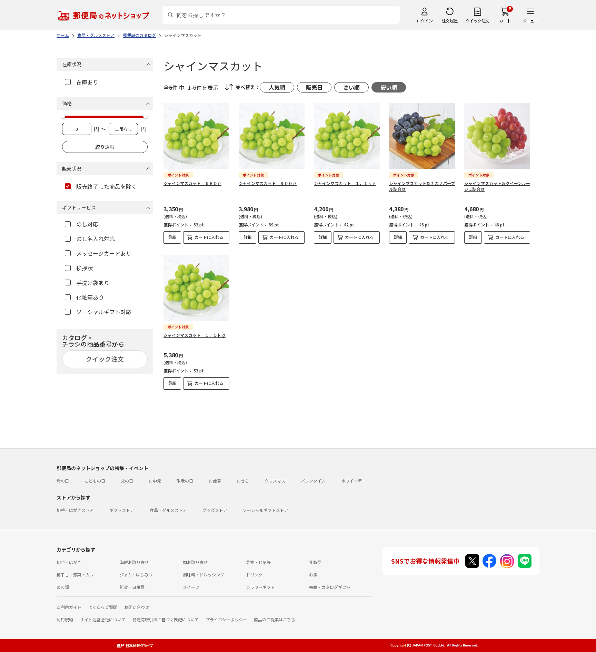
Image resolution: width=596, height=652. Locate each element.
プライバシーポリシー (226, 619)
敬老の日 (185, 481)
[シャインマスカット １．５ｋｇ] (196, 288)
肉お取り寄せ (195, 562)
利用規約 (65, 619)
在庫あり (87, 82)
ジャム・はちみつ (136, 574)
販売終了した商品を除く (106, 186)
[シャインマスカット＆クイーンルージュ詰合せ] (497, 136)
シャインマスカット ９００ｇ (268, 183)
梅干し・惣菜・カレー (77, 574)
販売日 (314, 87)
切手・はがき (69, 562)
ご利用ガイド (69, 607)
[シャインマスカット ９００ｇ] (272, 136)
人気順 (277, 87)
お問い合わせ (136, 607)
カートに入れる (209, 237)
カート (505, 20)
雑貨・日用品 (132, 587)
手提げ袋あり (92, 283)
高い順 (351, 87)
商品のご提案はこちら (274, 619)
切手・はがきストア (75, 510)
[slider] (63, 116)
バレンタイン (313, 481)
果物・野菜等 (258, 562)
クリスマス (275, 481)
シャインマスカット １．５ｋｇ (194, 335)
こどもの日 (95, 481)
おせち (243, 481)
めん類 (63, 587)
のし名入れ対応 (95, 238)
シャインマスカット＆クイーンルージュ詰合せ (497, 186)
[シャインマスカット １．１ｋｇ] (347, 136)
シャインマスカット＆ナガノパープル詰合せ (422, 186)
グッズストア (214, 510)
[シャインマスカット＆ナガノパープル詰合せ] (422, 136)
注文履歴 (450, 20)
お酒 (313, 574)
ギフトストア (121, 510)
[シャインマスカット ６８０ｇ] (196, 136)
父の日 (127, 481)
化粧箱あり (90, 297)
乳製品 (315, 562)
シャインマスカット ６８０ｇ (192, 183)
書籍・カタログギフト (329, 587)
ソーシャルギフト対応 (103, 312)
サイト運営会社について (103, 619)
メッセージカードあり (103, 253)
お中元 (155, 481)
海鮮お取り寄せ (134, 562)
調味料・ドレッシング (203, 574)
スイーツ (191, 587)
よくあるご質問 (102, 607)
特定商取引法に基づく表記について (165, 619)
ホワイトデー (353, 481)
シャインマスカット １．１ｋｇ (345, 183)
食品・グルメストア (168, 510)
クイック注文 (477, 20)
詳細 (172, 237)
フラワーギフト (260, 587)
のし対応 (87, 224)
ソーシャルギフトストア (265, 510)
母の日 (63, 481)
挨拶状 (84, 268)
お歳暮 (215, 481)
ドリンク (254, 574)
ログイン (425, 20)
